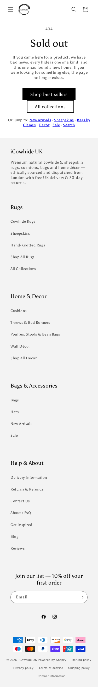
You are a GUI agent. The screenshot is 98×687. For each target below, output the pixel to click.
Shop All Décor (23, 358)
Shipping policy (79, 667)
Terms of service (51, 667)
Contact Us (20, 501)
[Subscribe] (81, 597)
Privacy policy (23, 667)
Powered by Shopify (52, 659)
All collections (50, 106)
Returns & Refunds (26, 489)
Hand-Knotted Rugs (27, 245)
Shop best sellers (49, 94)
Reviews (17, 548)
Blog (14, 536)
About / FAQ (20, 513)
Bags (14, 400)
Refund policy (81, 659)
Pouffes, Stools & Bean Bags (35, 334)
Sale (56, 125)
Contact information (52, 676)
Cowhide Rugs (22, 221)
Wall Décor (20, 346)
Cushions (18, 311)
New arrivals (40, 120)
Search (69, 125)
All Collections (23, 269)
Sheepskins (64, 120)
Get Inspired (21, 525)
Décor (44, 125)
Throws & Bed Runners (30, 322)
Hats (14, 412)
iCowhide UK (28, 659)
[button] (10, 9)
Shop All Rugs (22, 257)
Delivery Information (28, 477)
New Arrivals (21, 424)
